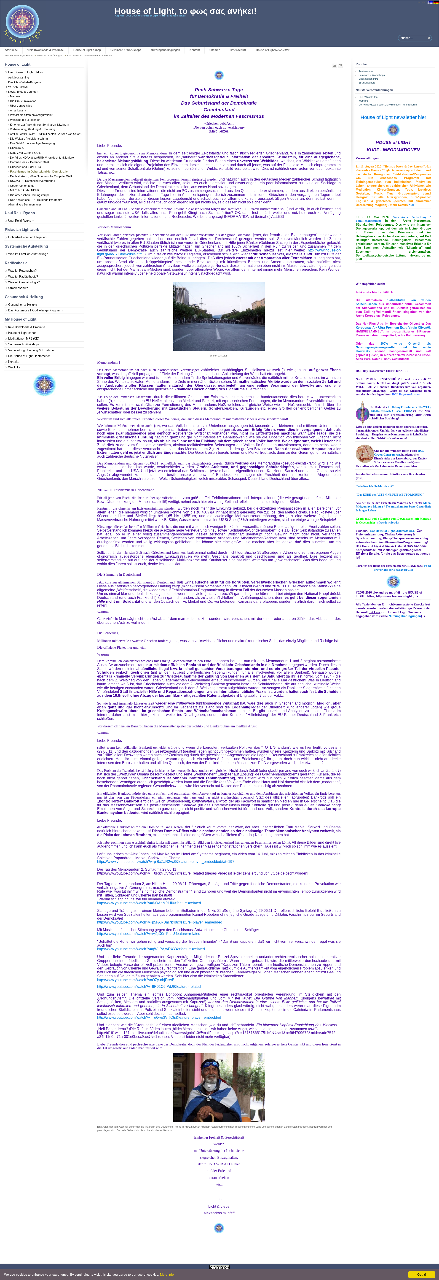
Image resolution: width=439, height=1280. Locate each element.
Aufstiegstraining (18, 77)
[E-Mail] (340, 64)
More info (167, 1274)
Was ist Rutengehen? (22, 270)
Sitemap (214, 50)
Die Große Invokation (23, 101)
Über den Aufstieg (21, 105)
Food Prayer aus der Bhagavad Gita (402, 567)
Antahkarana (18, 110)
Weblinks (14, 367)
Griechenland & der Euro (25, 167)
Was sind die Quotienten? (26, 120)
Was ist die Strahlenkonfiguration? (31, 115)
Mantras (15, 96)
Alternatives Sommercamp (24, 204)
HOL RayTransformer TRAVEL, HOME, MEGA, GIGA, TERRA (400, 409)
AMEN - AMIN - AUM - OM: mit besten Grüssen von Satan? (46, 134)
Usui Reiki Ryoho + (21, 220)
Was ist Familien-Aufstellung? (28, 254)
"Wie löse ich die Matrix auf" (375, 486)
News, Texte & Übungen (49, 55)
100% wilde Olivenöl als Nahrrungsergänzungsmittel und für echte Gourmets (393, 347)
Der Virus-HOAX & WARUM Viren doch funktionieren (42, 157)
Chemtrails (17, 148)
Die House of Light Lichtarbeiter (29, 356)
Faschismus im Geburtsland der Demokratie (39, 171)
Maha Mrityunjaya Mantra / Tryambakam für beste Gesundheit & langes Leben (393, 506)
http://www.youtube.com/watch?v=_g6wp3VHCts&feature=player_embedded (159, 1017)
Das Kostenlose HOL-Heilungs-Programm (36, 200)
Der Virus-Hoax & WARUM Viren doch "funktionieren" (388, 104)
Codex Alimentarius (22, 185)
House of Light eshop (87, 50)
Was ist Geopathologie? (24, 282)
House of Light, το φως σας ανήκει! (186, 11)
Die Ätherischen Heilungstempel (30, 195)
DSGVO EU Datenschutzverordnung (32, 181)
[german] (436, 2)
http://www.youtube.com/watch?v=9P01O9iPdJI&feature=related (149, 986)
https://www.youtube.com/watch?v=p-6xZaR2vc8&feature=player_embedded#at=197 (165, 862)
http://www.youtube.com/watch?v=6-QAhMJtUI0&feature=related (149, 903)
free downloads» (388, 522)
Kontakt (195, 50)
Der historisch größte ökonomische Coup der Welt (41, 176)
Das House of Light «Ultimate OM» (392, 530)
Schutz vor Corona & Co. (25, 152)
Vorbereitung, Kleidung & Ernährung (32, 129)
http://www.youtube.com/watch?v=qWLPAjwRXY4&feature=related (151, 949)
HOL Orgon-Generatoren (399, 452)
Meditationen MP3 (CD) (23, 338)
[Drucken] (335, 64)
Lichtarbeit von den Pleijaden (27, 237)
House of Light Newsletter (272, 50)
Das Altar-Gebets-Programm (25, 82)
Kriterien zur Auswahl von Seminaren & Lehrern (39, 124)
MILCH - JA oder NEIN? (24, 190)
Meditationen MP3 (368, 78)
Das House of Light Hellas (18, 55)
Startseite (11, 50)
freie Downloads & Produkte (45, 50)
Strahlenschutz (18, 288)
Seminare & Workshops (125, 50)
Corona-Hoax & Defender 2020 (29, 162)
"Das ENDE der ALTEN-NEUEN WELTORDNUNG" (390, 494)
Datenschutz (238, 50)
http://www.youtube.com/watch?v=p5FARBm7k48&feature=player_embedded (159, 922)
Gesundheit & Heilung (22, 304)
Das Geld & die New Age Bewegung (32, 143)
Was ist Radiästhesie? (23, 276)
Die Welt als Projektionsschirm (29, 138)
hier (411, 205)
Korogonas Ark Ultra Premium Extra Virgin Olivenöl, (393, 327)
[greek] (430, 2)
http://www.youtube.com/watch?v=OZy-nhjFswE (135, 980)
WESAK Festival (18, 87)
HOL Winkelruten (368, 97)
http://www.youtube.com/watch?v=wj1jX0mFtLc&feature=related (148, 934)
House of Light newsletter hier (393, 117)
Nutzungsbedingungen (165, 50)
